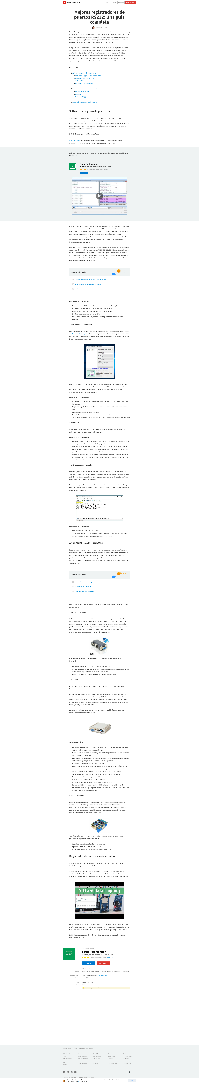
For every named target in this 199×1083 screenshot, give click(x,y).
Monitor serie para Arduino (82, 289)
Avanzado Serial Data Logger (84, 84)
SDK (107, 2)
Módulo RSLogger (81, 97)
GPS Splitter (95, 1063)
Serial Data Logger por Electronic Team (88, 76)
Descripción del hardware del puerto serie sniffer (88, 582)
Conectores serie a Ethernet (83, 587)
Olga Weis (98, 27)
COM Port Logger (74, 141)
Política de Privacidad (128, 1056)
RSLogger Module (75, 802)
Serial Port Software (67, 1048)
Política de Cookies (127, 1063)
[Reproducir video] (99, 196)
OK (132, 1080)
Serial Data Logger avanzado (78, 474)
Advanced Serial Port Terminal (99, 1061)
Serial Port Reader (97, 1056)
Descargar (121, 3)
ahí (83, 938)
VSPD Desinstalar (81, 1061)
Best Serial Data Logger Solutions (86, 1048)
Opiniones (65, 1064)
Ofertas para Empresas (67, 1058)
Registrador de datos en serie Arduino (84, 102)
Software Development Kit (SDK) (68, 1061)
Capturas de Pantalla (82, 1063)
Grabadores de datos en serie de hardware (86, 89)
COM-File (72, 429)
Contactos (110, 1058)
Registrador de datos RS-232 (84, 78)
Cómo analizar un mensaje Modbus (84, 591)
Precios (114, 2)
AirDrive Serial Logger (82, 91)
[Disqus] (99, 1023)
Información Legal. (93, 1077)
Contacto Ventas (130, 3)
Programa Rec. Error (112, 1063)
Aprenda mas (110, 957)
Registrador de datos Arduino (100, 863)
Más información (114, 988)
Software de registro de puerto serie (84, 73)
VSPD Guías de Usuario (83, 1058)
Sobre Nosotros (111, 1056)
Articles (75, 1048)
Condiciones (126, 1058)
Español (132, 1072)
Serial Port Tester (96, 1058)
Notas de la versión (102, 975)
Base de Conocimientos (83, 1056)
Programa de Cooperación (114, 1061)
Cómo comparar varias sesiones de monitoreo (88, 284)
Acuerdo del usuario (127, 1061)
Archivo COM (79, 81)
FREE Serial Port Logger (79, 334)
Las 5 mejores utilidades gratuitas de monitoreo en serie (90, 279)
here (79, 1081)
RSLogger (78, 94)
